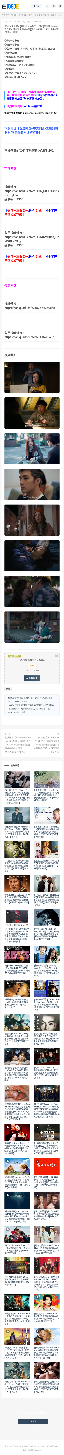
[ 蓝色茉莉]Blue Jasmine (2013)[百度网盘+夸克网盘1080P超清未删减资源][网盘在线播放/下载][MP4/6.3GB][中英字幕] (46, 832)
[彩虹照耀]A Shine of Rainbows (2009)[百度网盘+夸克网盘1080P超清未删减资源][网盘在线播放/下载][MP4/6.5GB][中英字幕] (46, 1353)
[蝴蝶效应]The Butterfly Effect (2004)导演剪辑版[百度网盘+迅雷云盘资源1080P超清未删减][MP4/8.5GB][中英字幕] (17, 1319)
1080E (14, 15)
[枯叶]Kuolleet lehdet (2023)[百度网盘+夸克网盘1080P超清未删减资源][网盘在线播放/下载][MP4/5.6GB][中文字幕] (46, 1073)
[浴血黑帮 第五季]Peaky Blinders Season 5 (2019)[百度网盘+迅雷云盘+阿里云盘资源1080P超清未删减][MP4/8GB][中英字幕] (17, 832)
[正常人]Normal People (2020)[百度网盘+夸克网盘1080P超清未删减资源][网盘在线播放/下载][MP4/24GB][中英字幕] (46, 900)
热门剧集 (23, 15)
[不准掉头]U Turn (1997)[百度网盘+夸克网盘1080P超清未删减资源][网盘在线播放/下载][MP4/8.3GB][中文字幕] (16, 866)
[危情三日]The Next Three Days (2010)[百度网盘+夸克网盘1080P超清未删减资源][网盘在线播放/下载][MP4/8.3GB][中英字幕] (46, 934)
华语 (30, 15)
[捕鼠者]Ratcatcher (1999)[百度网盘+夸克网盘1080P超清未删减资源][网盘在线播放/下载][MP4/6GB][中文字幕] (16, 1039)
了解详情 (32, 1428)
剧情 (8, 689)
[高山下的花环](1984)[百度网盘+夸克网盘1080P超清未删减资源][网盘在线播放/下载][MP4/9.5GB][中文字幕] (46, 1182)
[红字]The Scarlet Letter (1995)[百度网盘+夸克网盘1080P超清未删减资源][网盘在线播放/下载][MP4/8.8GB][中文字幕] (16, 1148)
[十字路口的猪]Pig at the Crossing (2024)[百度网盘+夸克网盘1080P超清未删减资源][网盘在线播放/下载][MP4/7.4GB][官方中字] (46, 1148)
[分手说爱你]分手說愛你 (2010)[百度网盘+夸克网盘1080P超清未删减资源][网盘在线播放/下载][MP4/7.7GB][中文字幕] (46, 1387)
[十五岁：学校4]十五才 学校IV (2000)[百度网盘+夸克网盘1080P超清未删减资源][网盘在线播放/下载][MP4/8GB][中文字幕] (17, 1353)
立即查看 (32, 1421)
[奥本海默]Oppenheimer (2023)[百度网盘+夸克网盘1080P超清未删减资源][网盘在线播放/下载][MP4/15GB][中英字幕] (47, 745)
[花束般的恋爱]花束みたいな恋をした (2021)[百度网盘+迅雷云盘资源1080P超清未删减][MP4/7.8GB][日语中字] (46, 971)
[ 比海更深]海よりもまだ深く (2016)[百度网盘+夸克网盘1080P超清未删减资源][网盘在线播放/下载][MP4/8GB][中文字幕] (47, 795)
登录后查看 (33, 678)
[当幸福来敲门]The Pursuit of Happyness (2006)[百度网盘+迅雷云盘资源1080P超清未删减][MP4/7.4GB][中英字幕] (47, 1005)
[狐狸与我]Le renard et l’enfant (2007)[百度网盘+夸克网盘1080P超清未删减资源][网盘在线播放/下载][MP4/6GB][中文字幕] (17, 1182)
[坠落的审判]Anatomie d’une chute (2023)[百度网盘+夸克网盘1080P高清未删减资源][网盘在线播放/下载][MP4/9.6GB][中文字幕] (17, 745)
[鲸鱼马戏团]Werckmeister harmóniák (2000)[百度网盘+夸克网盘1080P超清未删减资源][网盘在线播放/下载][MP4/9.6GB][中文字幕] (17, 1217)
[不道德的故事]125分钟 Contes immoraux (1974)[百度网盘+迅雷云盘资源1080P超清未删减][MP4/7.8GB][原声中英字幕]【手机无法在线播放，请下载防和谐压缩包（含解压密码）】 (17, 1111)
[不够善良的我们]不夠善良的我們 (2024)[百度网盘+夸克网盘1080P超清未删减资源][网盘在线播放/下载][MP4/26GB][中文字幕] (31, 708)
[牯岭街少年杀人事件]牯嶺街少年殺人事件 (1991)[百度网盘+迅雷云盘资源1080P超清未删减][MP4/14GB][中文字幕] (46, 1039)
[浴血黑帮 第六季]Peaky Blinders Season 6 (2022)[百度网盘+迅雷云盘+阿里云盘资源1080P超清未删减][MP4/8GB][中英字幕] (17, 1387)
